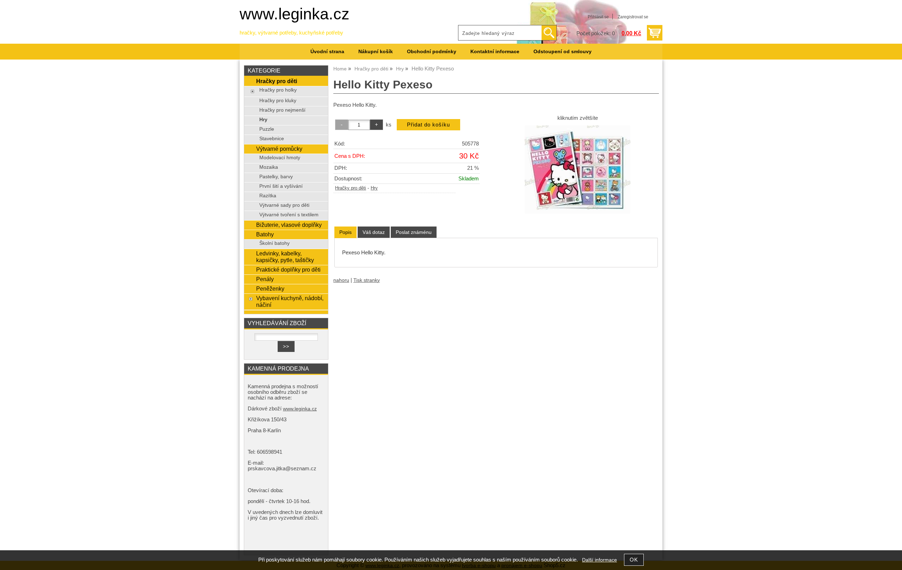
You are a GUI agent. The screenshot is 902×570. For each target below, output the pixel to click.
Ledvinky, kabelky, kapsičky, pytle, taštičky (285, 256)
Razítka (267, 195)
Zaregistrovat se (633, 16)
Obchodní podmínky (431, 51)
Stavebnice (271, 138)
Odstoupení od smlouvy (562, 51)
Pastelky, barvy (276, 176)
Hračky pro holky (278, 90)
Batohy (265, 234)
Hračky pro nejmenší (282, 110)
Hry (374, 188)
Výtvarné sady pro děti (284, 205)
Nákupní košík (375, 51)
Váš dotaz (374, 232)
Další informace (599, 560)
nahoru (341, 280)
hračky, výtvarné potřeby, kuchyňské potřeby (291, 33)
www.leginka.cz (295, 14)
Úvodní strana (327, 51)
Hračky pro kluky (277, 100)
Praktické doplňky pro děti (288, 269)
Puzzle (266, 129)
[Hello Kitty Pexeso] (577, 169)
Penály (265, 279)
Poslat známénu (414, 232)
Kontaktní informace (494, 51)
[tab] (345, 232)
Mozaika (268, 167)
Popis (345, 232)
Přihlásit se (598, 16)
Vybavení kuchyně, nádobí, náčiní (289, 301)
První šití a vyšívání (281, 186)
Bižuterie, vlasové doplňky (289, 225)
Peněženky (270, 288)
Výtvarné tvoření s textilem (289, 214)
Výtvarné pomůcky (279, 148)
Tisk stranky (366, 280)
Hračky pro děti (350, 188)
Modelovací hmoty (279, 157)
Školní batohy (274, 243)
